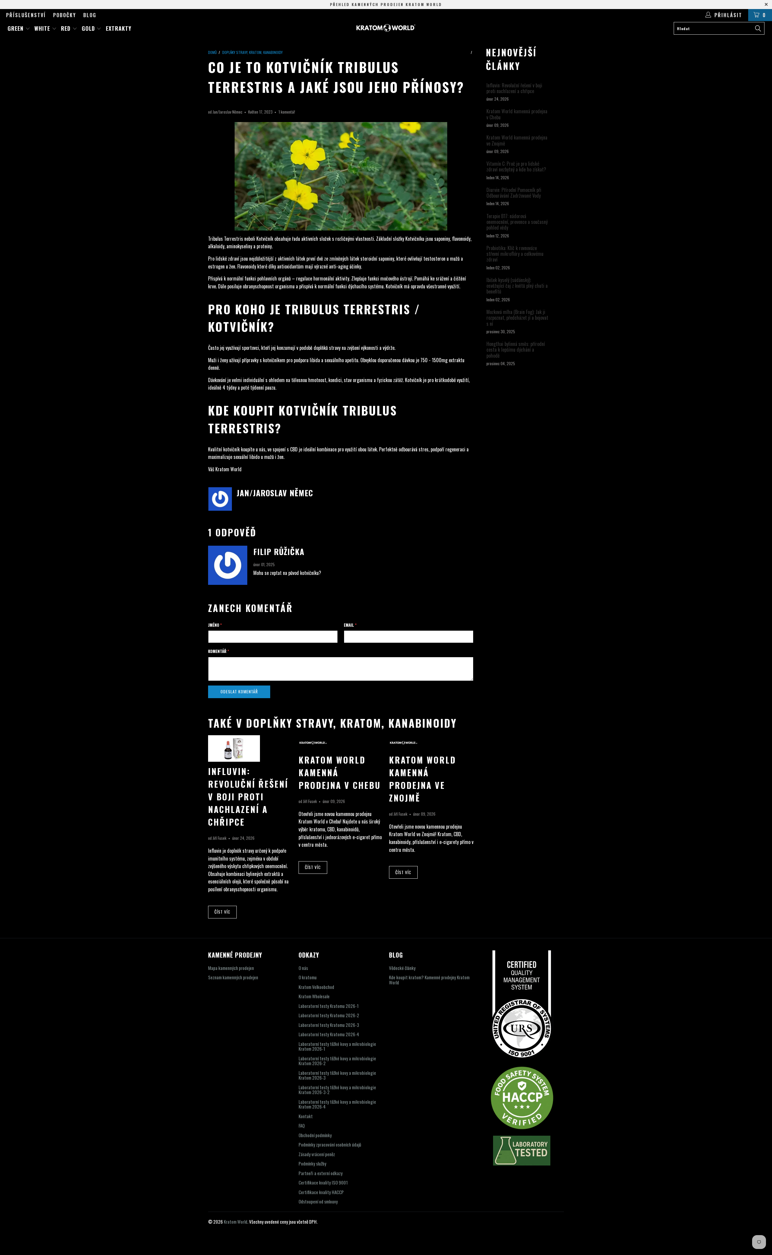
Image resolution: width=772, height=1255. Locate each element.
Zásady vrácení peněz (317, 1154)
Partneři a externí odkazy (321, 1173)
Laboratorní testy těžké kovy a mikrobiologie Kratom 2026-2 (337, 1061)
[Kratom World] (386, 28)
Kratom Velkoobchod (316, 987)
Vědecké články (402, 968)
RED (66, 28)
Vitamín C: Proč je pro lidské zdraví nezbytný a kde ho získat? (516, 166)
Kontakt (306, 1116)
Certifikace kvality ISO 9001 (323, 1182)
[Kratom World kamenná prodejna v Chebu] (313, 748)
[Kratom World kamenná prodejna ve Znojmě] (403, 748)
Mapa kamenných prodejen (231, 968)
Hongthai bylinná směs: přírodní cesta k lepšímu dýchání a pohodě (515, 350)
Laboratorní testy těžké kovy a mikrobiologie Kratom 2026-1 (337, 1046)
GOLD (89, 28)
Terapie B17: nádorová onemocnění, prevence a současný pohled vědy (517, 222)
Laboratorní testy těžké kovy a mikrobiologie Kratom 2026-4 (337, 1104)
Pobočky (64, 15)
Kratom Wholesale (314, 996)
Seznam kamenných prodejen (233, 977)
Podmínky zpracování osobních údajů (330, 1144)
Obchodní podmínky (315, 1135)
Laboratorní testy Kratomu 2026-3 (329, 1024)
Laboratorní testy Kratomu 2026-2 (329, 1015)
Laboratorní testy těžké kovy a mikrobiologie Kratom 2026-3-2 (337, 1090)
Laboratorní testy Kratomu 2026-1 (329, 1005)
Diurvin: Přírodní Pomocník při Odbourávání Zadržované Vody (513, 193)
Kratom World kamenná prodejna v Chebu (516, 114)
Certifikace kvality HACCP (321, 1192)
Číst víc (222, 911)
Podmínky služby (312, 1163)
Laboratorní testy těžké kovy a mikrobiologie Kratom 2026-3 (337, 1075)
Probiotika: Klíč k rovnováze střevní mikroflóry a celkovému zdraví (514, 254)
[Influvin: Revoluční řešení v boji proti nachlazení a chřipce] (234, 759)
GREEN (16, 28)
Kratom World (235, 1221)
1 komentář (286, 112)
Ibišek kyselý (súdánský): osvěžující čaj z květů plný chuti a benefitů (517, 286)
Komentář (218, 651)
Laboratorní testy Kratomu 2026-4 (329, 1034)
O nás (303, 968)
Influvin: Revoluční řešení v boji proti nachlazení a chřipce (248, 796)
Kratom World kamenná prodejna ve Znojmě (422, 779)
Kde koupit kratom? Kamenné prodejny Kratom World (429, 980)
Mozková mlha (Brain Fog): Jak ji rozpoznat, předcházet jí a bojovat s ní (517, 318)
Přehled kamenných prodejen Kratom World (386, 4)
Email (350, 625)
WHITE (43, 28)
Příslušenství (26, 15)
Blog (89, 15)
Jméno (215, 625)
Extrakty (118, 28)
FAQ (302, 1125)
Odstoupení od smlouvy (318, 1201)
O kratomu (308, 977)
